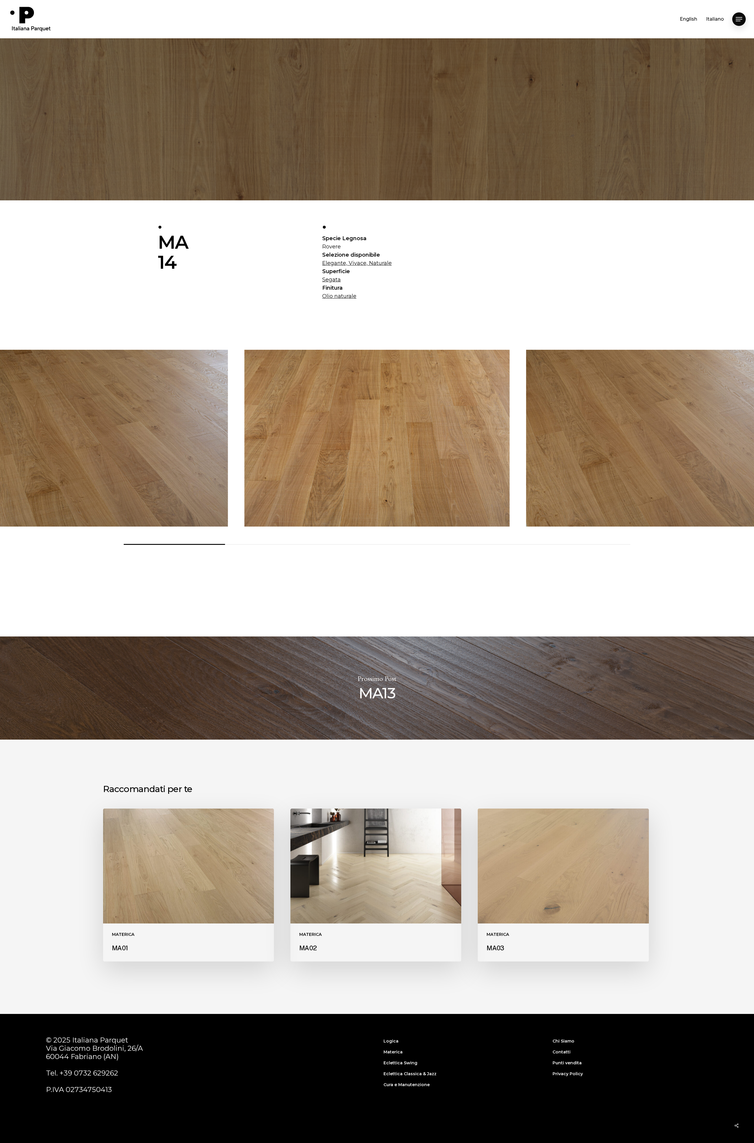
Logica (391, 1041)
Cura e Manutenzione (406, 1084)
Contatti (562, 1052)
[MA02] (375, 885)
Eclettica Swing (400, 1063)
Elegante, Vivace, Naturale (357, 263)
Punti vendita (567, 1063)
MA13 (377, 688)
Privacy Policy (568, 1073)
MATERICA (377, 168)
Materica (393, 1052)
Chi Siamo (563, 1041)
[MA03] (563, 885)
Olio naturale (339, 296)
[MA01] (188, 885)
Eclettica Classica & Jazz (409, 1073)
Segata (331, 279)
